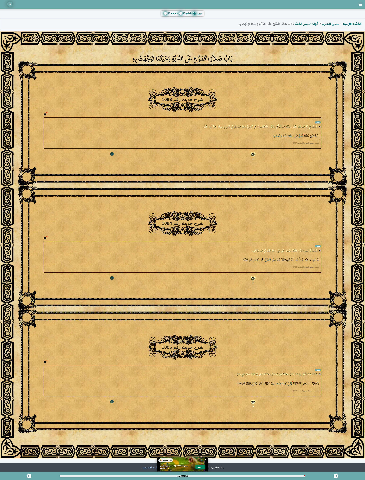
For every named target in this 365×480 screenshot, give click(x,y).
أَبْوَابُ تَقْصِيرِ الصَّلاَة (307, 23)
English (187, 13)
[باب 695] (336, 477)
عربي (199, 13)
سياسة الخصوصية (150, 467)
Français (173, 13)
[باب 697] (29, 477)
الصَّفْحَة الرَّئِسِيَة (352, 23)
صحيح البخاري (331, 23)
